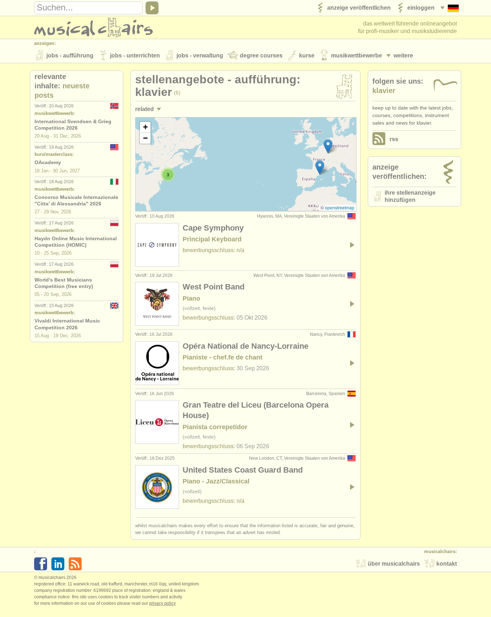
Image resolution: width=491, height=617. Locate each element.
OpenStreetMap (339, 207)
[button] (319, 167)
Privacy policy (162, 603)
